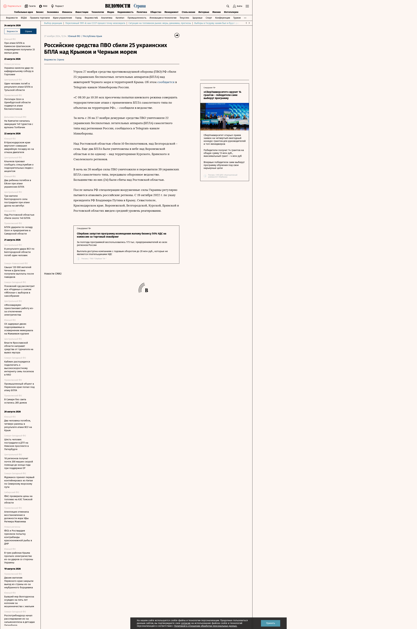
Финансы (67, 12)
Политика (142, 12)
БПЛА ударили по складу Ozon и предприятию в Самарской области (18, 230)
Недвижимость (125, 12)
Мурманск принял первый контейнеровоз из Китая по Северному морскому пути (19, 482)
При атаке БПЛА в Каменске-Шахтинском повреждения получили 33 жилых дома (19, 48)
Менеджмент (172, 12)
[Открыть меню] (247, 6)
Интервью (203, 12)
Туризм (237, 17)
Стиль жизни (188, 12)
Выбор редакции (53, 23)
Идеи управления (62, 17)
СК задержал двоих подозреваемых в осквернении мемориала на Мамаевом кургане (18, 328)
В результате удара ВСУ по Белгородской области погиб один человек (19, 252)
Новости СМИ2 (53, 273)
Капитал (120, 17)
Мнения (216, 12)
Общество (155, 12)
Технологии (98, 12)
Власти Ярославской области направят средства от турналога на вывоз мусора (18, 347)
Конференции (222, 17)
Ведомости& (91, 17)
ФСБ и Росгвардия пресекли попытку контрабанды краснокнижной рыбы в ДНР (18, 537)
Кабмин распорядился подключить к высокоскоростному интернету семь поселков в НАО (19, 368)
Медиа (110, 12)
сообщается (165, 82)
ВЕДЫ (24, 17)
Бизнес (40, 12)
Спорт (209, 17)
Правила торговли (40, 17)
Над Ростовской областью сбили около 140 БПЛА (19, 216)
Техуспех (184, 17)
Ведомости (12, 17)
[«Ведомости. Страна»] (126, 6)
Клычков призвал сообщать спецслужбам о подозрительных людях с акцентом (19, 166)
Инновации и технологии (163, 17)
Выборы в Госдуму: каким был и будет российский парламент (227, 23)
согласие (186, 623)
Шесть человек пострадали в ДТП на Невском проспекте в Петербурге (16, 444)
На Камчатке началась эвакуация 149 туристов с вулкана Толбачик (18, 124)
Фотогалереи (231, 12)
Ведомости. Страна (54, 59)
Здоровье (197, 17)
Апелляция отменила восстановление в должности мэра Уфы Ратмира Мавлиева (16, 516)
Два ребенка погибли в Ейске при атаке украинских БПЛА (17, 183)
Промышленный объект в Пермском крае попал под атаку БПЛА (19, 387)
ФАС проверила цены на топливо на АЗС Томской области (18, 499)
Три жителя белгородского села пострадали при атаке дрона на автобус (17, 200)
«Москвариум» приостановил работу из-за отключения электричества (19, 310)
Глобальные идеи (23, 12)
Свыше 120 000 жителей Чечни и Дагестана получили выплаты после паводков (19, 272)
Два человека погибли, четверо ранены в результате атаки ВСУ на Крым (18, 425)
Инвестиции (81, 12)
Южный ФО (74, 36)
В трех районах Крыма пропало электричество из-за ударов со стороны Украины (18, 557)
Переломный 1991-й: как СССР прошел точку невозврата (95, 23)
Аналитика (106, 17)
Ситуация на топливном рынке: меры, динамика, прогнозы (160, 23)
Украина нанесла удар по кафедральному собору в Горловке (18, 71)
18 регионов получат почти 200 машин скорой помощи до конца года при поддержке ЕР (18, 463)
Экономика (53, 12)
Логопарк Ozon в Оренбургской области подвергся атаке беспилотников (17, 104)
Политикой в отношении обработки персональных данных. (205, 626)
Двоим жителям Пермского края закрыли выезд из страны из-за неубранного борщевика (18, 582)
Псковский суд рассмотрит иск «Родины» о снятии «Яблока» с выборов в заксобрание (19, 291)
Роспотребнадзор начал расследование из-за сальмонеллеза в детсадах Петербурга (19, 620)
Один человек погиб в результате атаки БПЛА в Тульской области (18, 87)
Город (78, 17)
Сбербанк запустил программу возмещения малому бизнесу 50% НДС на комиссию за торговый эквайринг (121, 235)
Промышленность (137, 17)
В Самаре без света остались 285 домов (15, 401)
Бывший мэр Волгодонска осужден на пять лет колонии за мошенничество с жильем (19, 601)
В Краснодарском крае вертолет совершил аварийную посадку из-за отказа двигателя (19, 147)
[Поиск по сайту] (228, 6)
